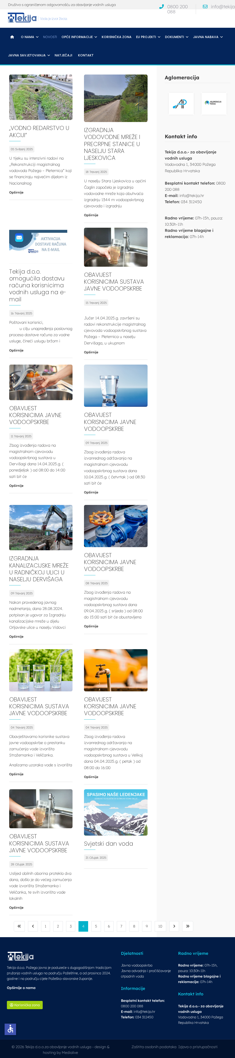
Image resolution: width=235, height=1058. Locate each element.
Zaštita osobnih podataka (153, 1046)
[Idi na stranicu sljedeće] (174, 926)
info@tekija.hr (144, 1011)
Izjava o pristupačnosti (198, 1046)
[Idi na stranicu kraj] (187, 926)
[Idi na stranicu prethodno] (33, 926)
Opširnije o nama (21, 988)
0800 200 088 (177, 9)
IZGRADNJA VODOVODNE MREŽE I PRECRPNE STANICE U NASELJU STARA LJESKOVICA (112, 144)
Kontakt (86, 55)
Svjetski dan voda (108, 844)
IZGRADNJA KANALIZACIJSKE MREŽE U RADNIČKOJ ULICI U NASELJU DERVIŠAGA (39, 568)
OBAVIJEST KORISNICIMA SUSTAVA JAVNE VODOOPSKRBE (114, 282)
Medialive (70, 1052)
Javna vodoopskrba (136, 965)
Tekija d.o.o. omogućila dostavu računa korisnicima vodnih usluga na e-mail (37, 285)
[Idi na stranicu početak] (19, 926)
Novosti (50, 37)
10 (160, 926)
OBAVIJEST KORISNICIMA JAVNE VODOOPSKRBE (35, 415)
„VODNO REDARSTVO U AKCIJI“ (39, 131)
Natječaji (63, 55)
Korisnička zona (116, 37)
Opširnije (16, 192)
